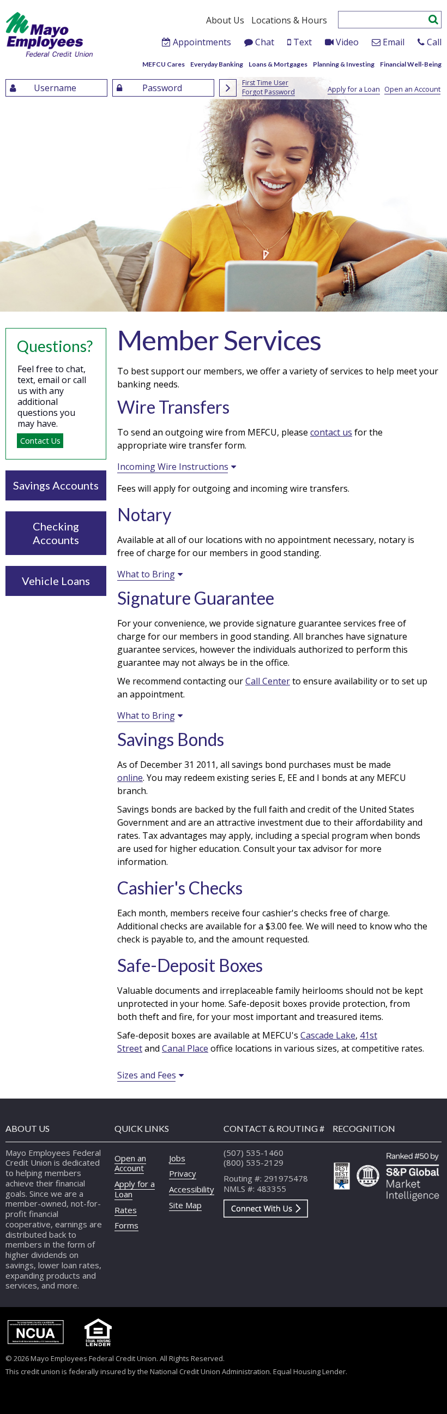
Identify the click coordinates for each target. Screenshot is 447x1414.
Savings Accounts (56, 485)
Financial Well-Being (411, 64)
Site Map (185, 1205)
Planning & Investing (343, 64)
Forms (126, 1225)
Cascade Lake (327, 1035)
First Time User (265, 83)
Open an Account (412, 89)
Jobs (177, 1158)
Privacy (182, 1173)
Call (434, 42)
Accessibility (191, 1189)
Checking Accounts (56, 533)
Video (347, 42)
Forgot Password (268, 92)
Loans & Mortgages (278, 64)
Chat (264, 42)
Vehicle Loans (56, 580)
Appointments (202, 42)
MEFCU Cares (163, 64)
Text (302, 42)
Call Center (267, 681)
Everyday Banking (216, 64)
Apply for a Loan (354, 89)
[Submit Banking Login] (228, 88)
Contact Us (40, 440)
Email (393, 42)
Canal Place (185, 1048)
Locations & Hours (289, 20)
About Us (225, 20)
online (130, 778)
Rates (125, 1209)
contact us (331, 432)
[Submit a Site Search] (433, 18)
